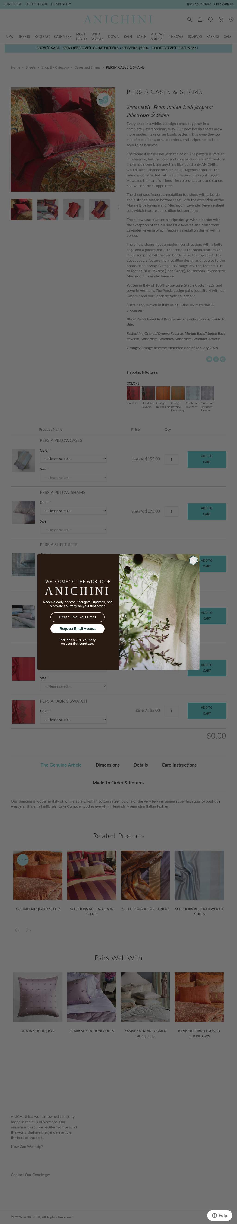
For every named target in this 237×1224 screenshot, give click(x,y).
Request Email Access (78, 629)
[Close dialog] (193, 560)
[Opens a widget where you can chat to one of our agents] (219, 1216)
